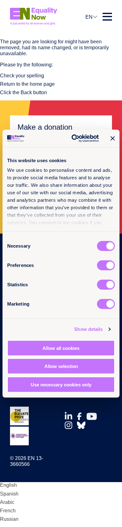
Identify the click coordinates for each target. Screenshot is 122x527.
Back (26, 92)
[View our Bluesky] (83, 425)
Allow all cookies (61, 348)
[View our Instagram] (70, 425)
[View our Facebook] (81, 416)
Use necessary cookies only (61, 384)
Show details (88, 329)
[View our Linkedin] (70, 416)
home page (42, 84)
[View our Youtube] (93, 416)
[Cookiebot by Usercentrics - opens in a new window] (74, 138)
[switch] (106, 265)
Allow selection (61, 366)
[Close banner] (112, 138)
